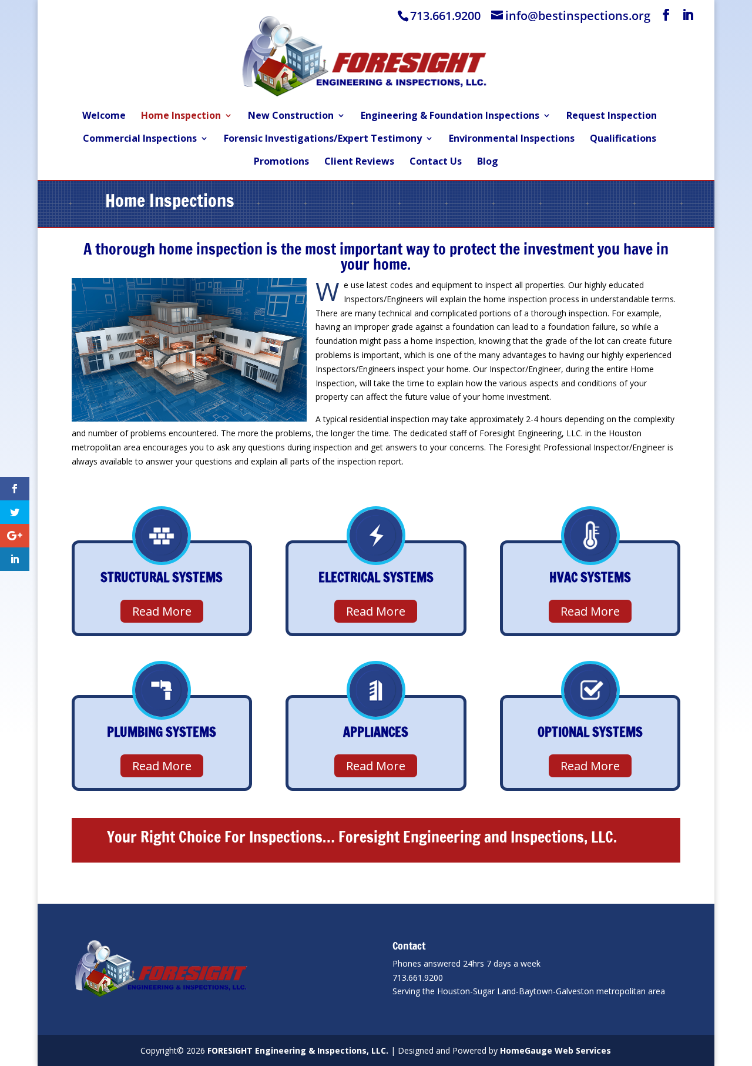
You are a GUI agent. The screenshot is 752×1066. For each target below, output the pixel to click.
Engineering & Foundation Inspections (450, 116)
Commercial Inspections (140, 139)
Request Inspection (611, 116)
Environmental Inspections (512, 139)
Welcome (104, 116)
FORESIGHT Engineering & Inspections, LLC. (297, 1050)
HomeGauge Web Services (555, 1050)
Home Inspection (181, 116)
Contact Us (435, 162)
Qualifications (623, 139)
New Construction (291, 116)
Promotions (281, 162)
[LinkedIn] (688, 15)
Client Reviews (359, 162)
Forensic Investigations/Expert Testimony (323, 139)
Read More (162, 611)
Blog (487, 162)
